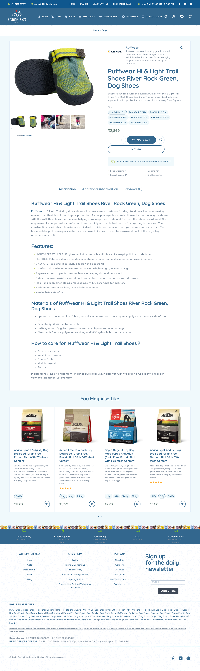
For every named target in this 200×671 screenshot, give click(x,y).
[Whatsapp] (191, 4)
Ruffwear (27, 135)
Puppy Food (178, 613)
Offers (115, 609)
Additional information (100, 189)
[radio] (117, 112)
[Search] (166, 17)
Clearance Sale (122, 4)
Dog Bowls (92, 613)
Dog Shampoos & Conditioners (89, 616)
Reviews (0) (133, 189)
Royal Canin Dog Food (160, 609)
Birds (72, 16)
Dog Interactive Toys (61, 616)
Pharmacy (132, 16)
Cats (58, 16)
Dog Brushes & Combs (37, 616)
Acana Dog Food (140, 616)
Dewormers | (157, 619)
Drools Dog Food (18, 619)
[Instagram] (185, 4)
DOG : (12, 609)
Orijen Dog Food (159, 616)
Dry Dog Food (16, 613)
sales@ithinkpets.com (45, 4)
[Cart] (190, 16)
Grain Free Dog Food (110, 619)
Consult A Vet (154, 16)
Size (110, 107)
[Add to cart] (47, 504)
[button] (98, 516)
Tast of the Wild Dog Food (134, 609)
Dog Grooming (54, 613)
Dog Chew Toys (108, 613)
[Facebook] (179, 4)
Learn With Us (100, 4)
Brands (84, 4)
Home (72, 4)
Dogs (45, 16)
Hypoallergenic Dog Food (42, 619)
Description (67, 189)
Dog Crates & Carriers (118, 616)
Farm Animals (111, 16)
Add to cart (143, 138)
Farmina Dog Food (160, 613)
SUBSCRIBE (168, 590)
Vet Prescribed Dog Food (136, 619)
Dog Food (35, 609)
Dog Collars (22, 609)
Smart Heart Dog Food (68, 619)
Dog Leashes (49, 609)
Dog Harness (181, 609)
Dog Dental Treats (35, 613)
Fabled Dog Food (179, 616)
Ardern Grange (90, 609)
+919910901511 (18, 4)
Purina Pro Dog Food (74, 613)
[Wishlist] (182, 17)
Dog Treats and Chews (69, 609)
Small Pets (89, 16)
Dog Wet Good (90, 619)
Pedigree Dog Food (139, 613)
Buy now (136, 149)
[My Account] (174, 17)
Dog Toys (105, 609)
